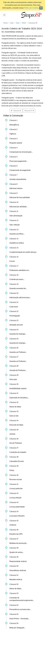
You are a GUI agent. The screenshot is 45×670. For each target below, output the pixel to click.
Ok (41, 8)
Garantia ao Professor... (18, 352)
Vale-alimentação (15, 216)
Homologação (14, 316)
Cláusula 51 (28, 110)
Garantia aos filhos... (17, 234)
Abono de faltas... (15, 588)
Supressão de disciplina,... (19, 398)
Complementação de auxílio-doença (22, 252)
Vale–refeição (14, 225)
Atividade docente (16, 325)
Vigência (12, 134)
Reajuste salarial (15, 143)
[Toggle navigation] (4, 15)
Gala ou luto (13, 416)
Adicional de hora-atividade (19, 197)
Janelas (12, 434)
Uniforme (12, 525)
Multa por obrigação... (17, 628)
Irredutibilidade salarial (17, 388)
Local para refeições (16, 516)
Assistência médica (16, 243)
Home (5, 23)
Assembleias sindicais (17, 570)
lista (11, 23)
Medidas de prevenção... (18, 543)
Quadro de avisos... (16, 552)
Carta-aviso (13, 307)
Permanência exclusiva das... (20, 609)
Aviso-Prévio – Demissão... (19, 619)
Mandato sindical (15, 579)
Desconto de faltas (16, 425)
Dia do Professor (15, 443)
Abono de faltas (15, 407)
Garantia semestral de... (18, 288)
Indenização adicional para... (20, 297)
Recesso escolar (15, 479)
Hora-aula (13, 379)
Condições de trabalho (17, 452)
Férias (11, 470)
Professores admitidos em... (19, 270)
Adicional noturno (15, 188)
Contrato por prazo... (16, 279)
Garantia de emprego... (17, 334)
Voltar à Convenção (13, 115)
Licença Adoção (15, 498)
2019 (24, 23)
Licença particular (16, 488)
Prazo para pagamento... (18, 161)
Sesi (17, 23)
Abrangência (14, 125)
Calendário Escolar (16, 461)
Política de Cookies (31, 8)
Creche (12, 261)
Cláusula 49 (16, 110)
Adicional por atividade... (18, 207)
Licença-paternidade (17, 507)
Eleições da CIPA (15, 534)
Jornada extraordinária (17, 179)
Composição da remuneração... (21, 152)
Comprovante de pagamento (20, 170)
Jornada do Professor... (17, 370)
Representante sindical (18, 561)
